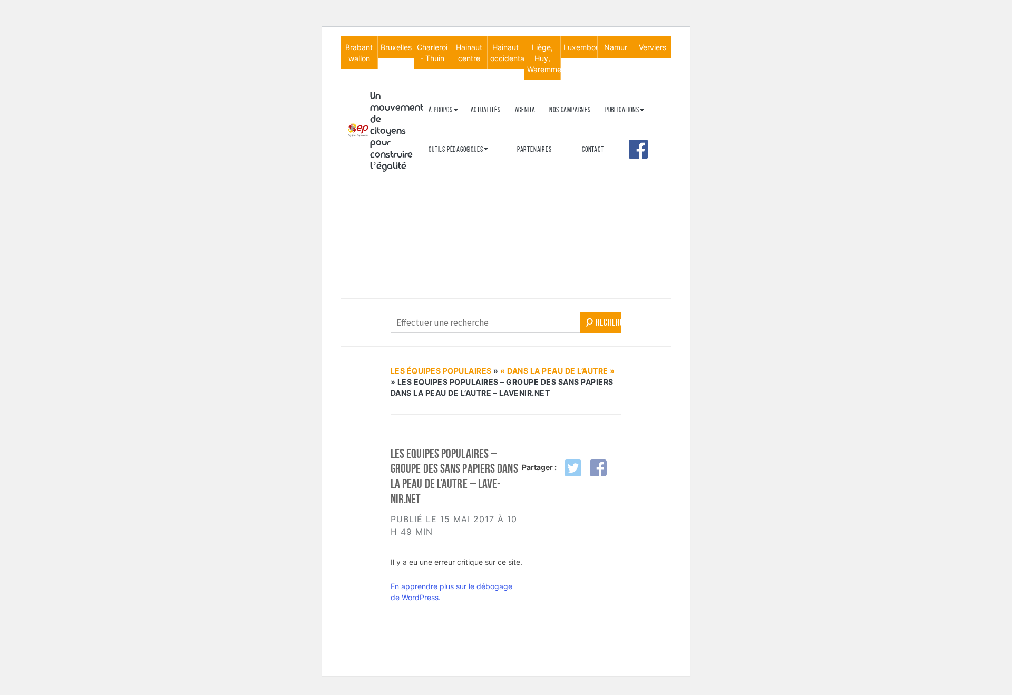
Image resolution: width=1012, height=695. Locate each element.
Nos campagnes (569, 110)
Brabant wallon (359, 53)
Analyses (618, 173)
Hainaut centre (469, 53)
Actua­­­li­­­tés (486, 110)
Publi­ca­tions (622, 110)
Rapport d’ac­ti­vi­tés (456, 179)
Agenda (525, 110)
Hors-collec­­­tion (627, 190)
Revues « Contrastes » (635, 127)
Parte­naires (534, 149)
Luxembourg (580, 47)
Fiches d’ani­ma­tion (454, 184)
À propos (440, 110)
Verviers (652, 47)
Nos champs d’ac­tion (456, 162)
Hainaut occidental (507, 53)
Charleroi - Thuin (432, 53)
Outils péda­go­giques (456, 149)
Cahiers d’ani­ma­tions (457, 166)
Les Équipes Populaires (441, 370)
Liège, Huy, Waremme (544, 58)
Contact (593, 149)
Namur (615, 47)
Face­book (638, 149)
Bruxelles (396, 47)
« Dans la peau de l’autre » (557, 370)
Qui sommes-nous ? (454, 127)
